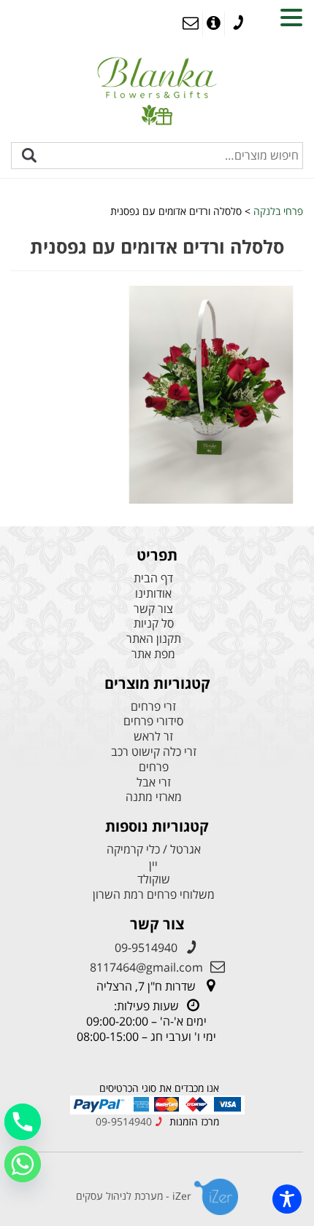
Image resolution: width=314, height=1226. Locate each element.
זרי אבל (154, 782)
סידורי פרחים (153, 721)
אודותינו (153, 593)
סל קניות (154, 623)
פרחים (154, 767)
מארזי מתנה (154, 797)
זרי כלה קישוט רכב (153, 752)
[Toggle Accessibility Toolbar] (287, 1199)
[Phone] (22, 1122)
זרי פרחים (153, 706)
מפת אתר (153, 654)
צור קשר (153, 609)
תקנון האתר (153, 639)
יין (153, 864)
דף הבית (153, 578)
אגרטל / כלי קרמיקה (154, 849)
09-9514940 (146, 948)
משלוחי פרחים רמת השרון (154, 894)
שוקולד (153, 879)
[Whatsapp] (22, 1164)
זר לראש (153, 736)
